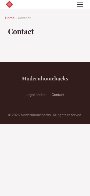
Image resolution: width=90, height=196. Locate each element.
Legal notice (36, 94)
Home (9, 18)
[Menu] (80, 5)
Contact (58, 94)
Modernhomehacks (45, 78)
